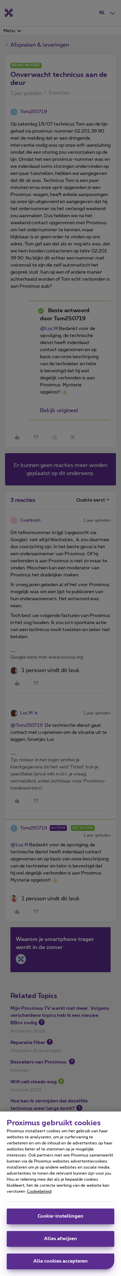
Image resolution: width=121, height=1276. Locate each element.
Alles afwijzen (60, 1238)
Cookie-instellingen (60, 1216)
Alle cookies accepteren (60, 1261)
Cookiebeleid (39, 1191)
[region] (60, 1194)
